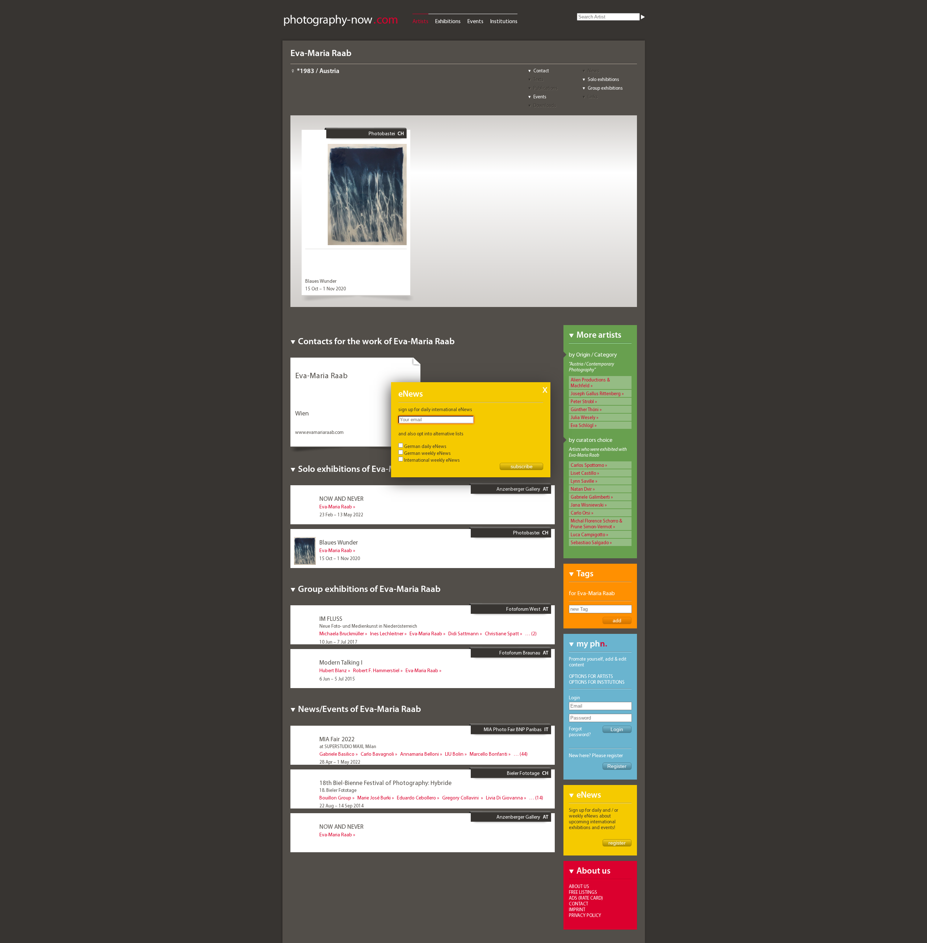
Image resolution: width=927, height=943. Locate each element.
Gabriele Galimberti (590, 497)
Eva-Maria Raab (335, 506)
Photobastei (382, 133)
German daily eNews (425, 446)
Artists (420, 21)
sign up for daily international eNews (435, 409)
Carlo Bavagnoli (377, 754)
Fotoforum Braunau (519, 652)
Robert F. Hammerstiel (376, 670)
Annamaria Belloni (419, 754)
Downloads (544, 105)
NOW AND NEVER (341, 498)
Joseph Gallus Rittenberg (596, 393)
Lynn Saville (582, 481)
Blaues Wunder (320, 281)
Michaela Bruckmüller (341, 633)
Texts (538, 79)
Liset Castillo (583, 473)
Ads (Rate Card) (586, 898)
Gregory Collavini (461, 797)
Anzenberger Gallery (518, 489)
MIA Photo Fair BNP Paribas (513, 729)
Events (475, 21)
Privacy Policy (585, 915)
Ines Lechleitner (386, 633)
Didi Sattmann (463, 633)
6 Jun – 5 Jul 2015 (337, 679)
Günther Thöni (585, 409)
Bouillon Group (335, 797)
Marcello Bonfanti (488, 754)
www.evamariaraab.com (319, 432)
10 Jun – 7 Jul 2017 (338, 642)
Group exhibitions (605, 88)
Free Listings (583, 892)
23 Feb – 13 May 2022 (341, 514)
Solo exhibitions (603, 79)
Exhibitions (448, 21)
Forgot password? (580, 731)
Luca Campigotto (588, 534)
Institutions (503, 21)
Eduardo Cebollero (416, 797)
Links (593, 96)
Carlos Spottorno (587, 465)
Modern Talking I (340, 662)
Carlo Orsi (580, 513)
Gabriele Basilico (337, 754)
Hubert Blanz (333, 670)
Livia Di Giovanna (504, 797)
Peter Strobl (582, 401)
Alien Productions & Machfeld (590, 382)
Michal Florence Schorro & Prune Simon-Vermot (596, 523)
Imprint (577, 909)
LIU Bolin (454, 754)
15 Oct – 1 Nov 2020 (325, 288)
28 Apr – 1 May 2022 (339, 762)
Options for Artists (591, 676)
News (593, 70)
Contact (541, 70)
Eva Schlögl (582, 425)
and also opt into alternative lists (431, 433)
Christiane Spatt (502, 633)
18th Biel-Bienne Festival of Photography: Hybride (385, 782)
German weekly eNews (427, 453)
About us (579, 886)
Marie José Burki (374, 797)
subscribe (522, 466)
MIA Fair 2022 (337, 739)
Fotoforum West (523, 609)
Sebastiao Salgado (590, 542)
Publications (545, 88)
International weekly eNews (432, 460)
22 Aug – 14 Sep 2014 (341, 805)
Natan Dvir (581, 489)
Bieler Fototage (523, 773)
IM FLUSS (330, 618)
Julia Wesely (583, 417)
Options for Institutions (597, 682)
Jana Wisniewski (587, 505)
